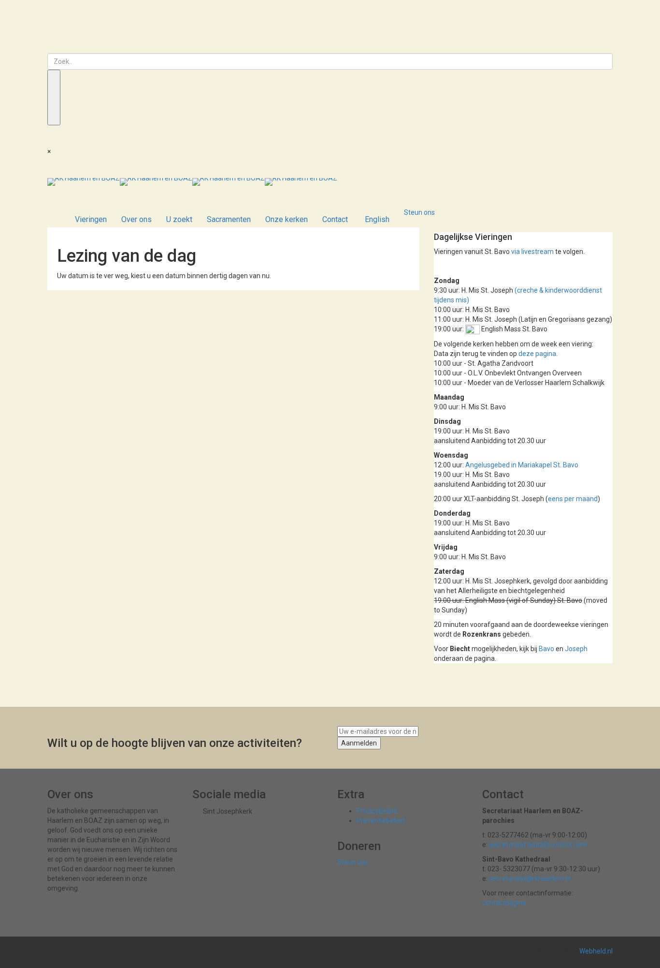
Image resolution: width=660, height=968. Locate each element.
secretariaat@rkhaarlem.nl (530, 878)
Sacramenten (229, 219)
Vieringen (91, 219)
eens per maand (573, 499)
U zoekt (179, 219)
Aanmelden (359, 743)
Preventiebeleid (380, 820)
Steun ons (419, 212)
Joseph (576, 649)
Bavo (546, 649)
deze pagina (537, 353)
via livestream (532, 251)
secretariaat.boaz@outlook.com (538, 845)
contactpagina (504, 903)
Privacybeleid (377, 811)
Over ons (136, 219)
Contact (335, 219)
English (377, 219)
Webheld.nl (596, 951)
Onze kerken (286, 219)
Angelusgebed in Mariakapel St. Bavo (521, 465)
